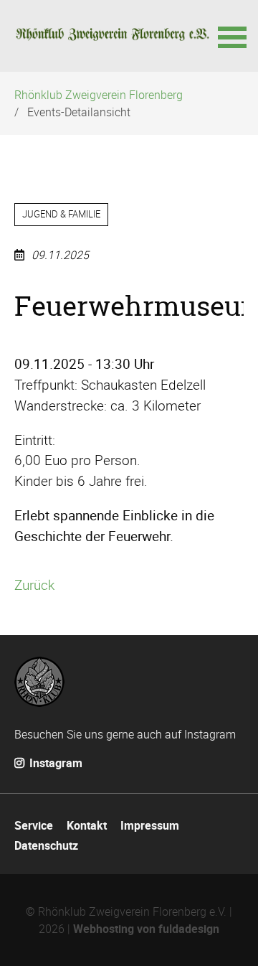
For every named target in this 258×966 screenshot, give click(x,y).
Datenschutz (46, 845)
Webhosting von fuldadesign (146, 929)
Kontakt (87, 825)
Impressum (149, 825)
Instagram (54, 763)
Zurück (34, 585)
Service (33, 825)
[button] (231, 36)
